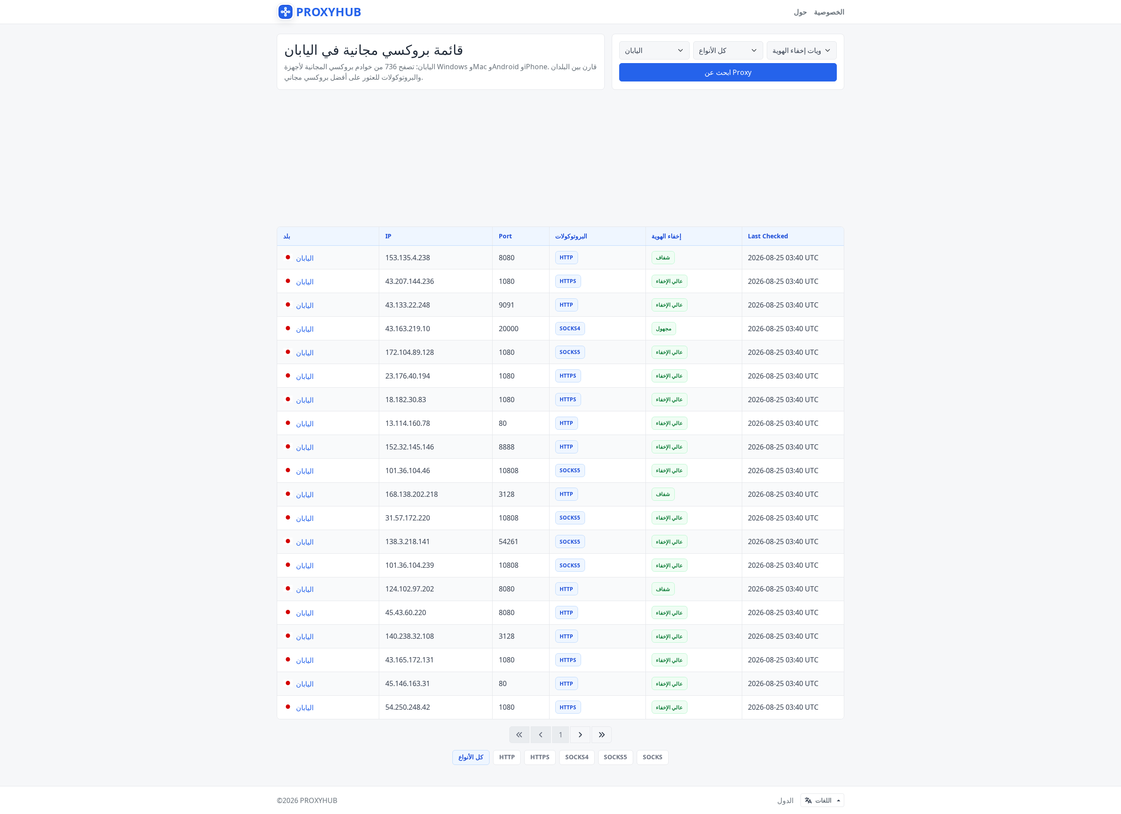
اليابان (305, 258)
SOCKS (653, 757)
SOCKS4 (577, 757)
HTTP (507, 757)
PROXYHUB (318, 800)
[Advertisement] (560, 158)
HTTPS (540, 757)
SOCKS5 (615, 757)
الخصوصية (829, 12)
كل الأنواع (470, 757)
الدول (785, 800)
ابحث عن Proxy (728, 72)
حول (800, 12)
